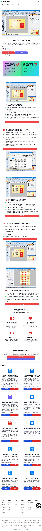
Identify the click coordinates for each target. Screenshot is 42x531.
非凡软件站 (30, 522)
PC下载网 (28, 518)
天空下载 (34, 520)
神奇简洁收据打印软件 (10, 478)
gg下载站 (24, 518)
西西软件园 (7, 520)
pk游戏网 (25, 522)
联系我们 (22, 504)
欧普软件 (36, 518)
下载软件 (21, 356)
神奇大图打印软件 (32, 478)
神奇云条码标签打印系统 (10, 376)
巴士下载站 (20, 520)
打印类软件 (7, 4)
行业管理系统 (3, 512)
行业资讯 (16, 504)
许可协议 (22, 509)
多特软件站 (38, 520)
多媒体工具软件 (3, 509)
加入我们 (22, 514)
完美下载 (10, 522)
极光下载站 (16, 520)
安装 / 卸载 (9, 504)
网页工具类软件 (3, 507)
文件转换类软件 (3, 510)
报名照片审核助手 (10, 518)
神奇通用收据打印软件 (10, 455)
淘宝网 (33, 522)
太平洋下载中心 (5, 522)
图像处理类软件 (3, 504)
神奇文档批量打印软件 (10, 428)
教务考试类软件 (3, 505)
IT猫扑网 (22, 522)
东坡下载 (3, 520)
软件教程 (9, 502)
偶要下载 (18, 522)
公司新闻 (16, 502)
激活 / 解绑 (9, 505)
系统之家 (32, 518)
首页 (2, 4)
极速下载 (8, 52)
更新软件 (9, 509)
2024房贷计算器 (4, 518)
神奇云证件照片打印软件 (32, 376)
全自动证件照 (20, 518)
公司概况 (22, 502)
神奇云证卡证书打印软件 (32, 402)
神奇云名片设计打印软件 (32, 428)
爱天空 (39, 518)
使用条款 (22, 512)
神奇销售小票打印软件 (32, 455)
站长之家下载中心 (26, 520)
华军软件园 (37, 522)
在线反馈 (9, 510)
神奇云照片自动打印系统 (10, 402)
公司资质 (22, 507)
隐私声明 (22, 510)
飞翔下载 (30, 520)
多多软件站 (14, 522)
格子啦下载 (11, 520)
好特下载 (15, 518)
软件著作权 (23, 505)
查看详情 (6, 388)
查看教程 (21, 52)
